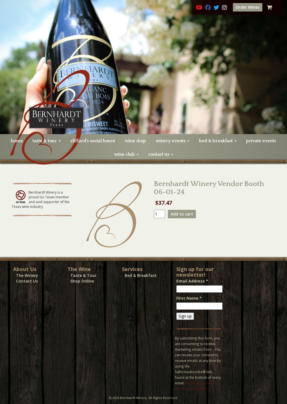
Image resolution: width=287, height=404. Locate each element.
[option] (143, 67)
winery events (171, 140)
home (17, 140)
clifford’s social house (92, 140)
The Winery (27, 275)
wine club (125, 154)
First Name (189, 298)
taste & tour (45, 140)
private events (261, 140)
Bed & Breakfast (141, 275)
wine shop (135, 140)
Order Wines (248, 7)
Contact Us (27, 281)
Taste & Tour (83, 275)
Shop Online (82, 281)
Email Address (192, 281)
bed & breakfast (216, 140)
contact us (159, 154)
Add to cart (182, 214)
